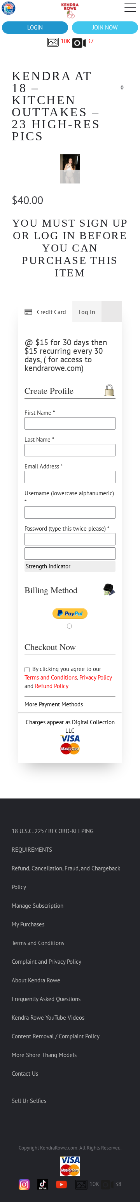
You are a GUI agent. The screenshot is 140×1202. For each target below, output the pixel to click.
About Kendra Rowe (36, 980)
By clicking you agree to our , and (68, 677)
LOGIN (35, 27)
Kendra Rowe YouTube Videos (48, 1017)
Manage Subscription (37, 905)
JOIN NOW (105, 27)
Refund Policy (51, 686)
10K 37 (76, 41)
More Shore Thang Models (44, 1055)
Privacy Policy (95, 677)
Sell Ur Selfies (29, 1100)
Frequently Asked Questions (46, 999)
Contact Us (25, 1073)
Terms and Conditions (50, 677)
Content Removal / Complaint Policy (56, 1036)
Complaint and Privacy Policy (46, 961)
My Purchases (28, 924)
